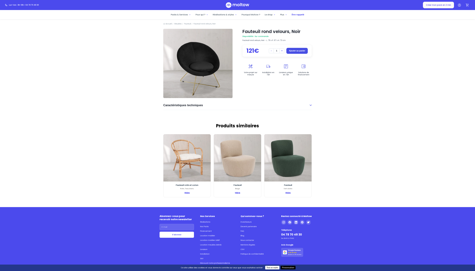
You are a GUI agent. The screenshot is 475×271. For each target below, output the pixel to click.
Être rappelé (298, 14)
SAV (201, 258)
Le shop (269, 14)
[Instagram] (283, 222)
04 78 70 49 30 (291, 235)
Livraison (203, 249)
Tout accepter (272, 268)
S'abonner (176, 234)
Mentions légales (248, 245)
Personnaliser (288, 268)
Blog (242, 235)
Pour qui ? (200, 14)
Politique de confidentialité (252, 254)
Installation (205, 254)
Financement (206, 231)
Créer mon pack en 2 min (438, 5)
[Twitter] (308, 222)
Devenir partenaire (249, 226)
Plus (282, 14)
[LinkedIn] (296, 222)
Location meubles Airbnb (211, 245)
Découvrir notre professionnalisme (215, 263)
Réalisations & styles (223, 14)
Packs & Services (179, 14)
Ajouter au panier (297, 51)
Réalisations (205, 222)
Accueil (169, 24)
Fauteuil (187, 24)
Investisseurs (246, 222)
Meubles (178, 24)
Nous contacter (247, 240)
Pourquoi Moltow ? (251, 14)
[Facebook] (289, 222)
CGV (242, 249)
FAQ (242, 231)
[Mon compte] (459, 5)
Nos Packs (204, 226)
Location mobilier (207, 235)
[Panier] (467, 5)
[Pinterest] (302, 222)
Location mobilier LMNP (210, 240)
